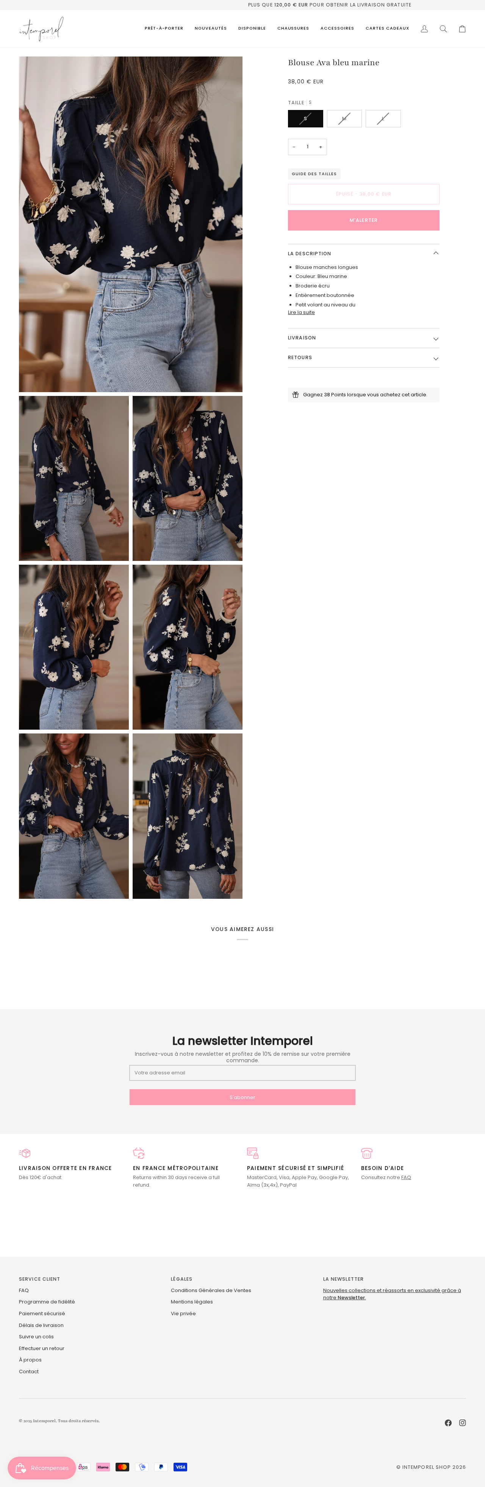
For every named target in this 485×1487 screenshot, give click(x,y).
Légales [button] (181, 1279)
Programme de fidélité (47, 1301)
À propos (30, 1359)
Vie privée (183, 1313)
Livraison (302, 337)
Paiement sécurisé (42, 1313)
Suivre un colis (36, 1336)
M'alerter (364, 220)
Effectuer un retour (41, 1348)
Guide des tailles (314, 173)
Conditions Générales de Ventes (211, 1290)
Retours (300, 357)
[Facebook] (448, 1422)
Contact (29, 1371)
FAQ (406, 1177)
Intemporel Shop (426, 1467)
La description (310, 253)
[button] (164, 28)
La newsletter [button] (343, 1279)
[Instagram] (462, 1422)
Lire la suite (301, 312)
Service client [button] (40, 1279)
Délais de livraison (41, 1325)
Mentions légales (192, 1301)
